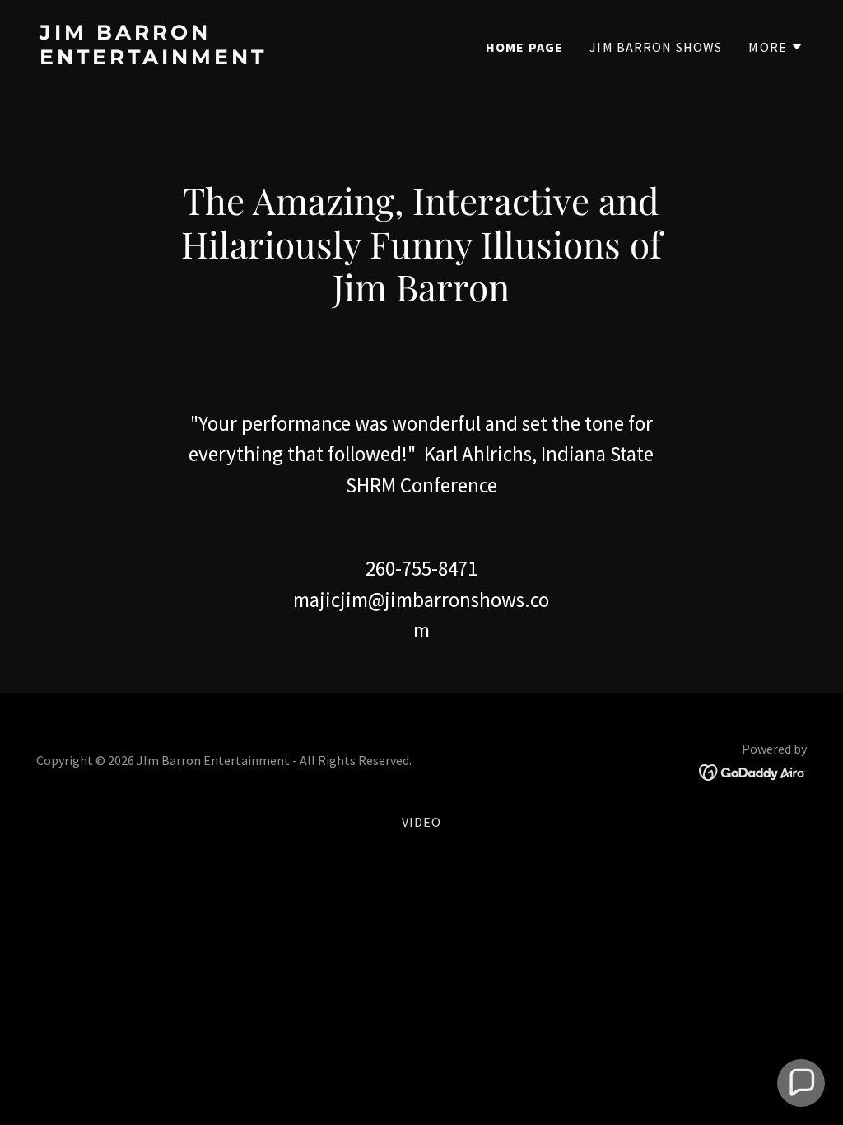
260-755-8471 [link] (421, 568)
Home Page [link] (524, 47)
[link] (224, 58)
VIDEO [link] (422, 822)
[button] (775, 47)
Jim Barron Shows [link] (655, 47)
